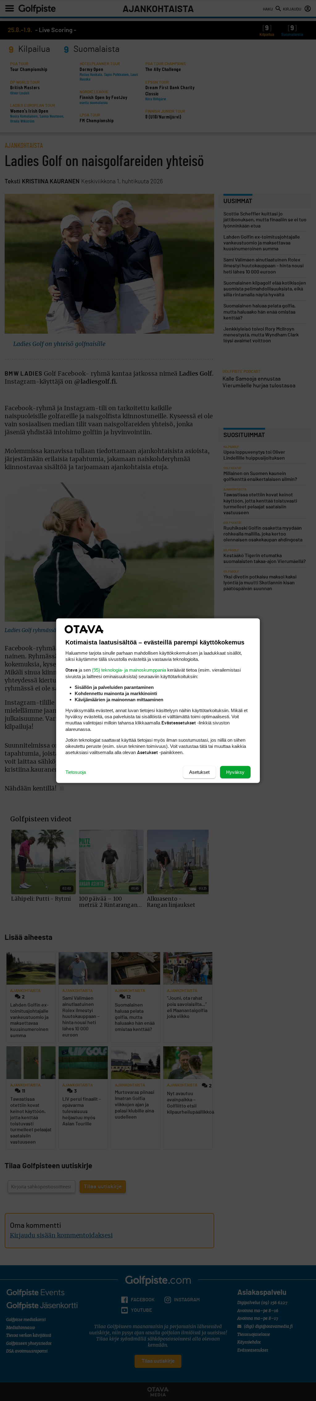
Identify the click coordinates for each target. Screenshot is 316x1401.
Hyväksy (235, 771)
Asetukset (199, 771)
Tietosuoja (75, 771)
